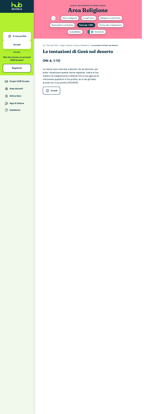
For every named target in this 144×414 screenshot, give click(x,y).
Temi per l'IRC (86, 25)
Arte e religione (69, 18)
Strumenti (99, 32)
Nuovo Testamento (82, 45)
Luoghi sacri (88, 18)
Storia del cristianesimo (110, 25)
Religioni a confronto (110, 18)
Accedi (54, 90)
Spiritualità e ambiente (62, 25)
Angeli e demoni (66, 45)
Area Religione (88, 10)
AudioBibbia (75, 32)
